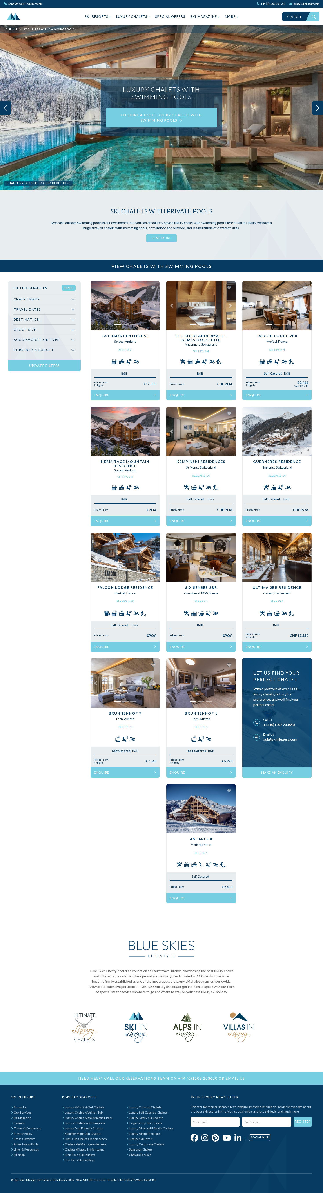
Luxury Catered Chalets (145, 1107)
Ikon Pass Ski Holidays (79, 1155)
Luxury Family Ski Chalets (145, 1118)
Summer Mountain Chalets (82, 1133)
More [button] (231, 16)
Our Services (22, 1112)
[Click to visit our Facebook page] (194, 1137)
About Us (20, 1107)
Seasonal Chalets (140, 1149)
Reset (68, 287)
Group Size (25, 329)
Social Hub (260, 1137)
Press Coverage (24, 1139)
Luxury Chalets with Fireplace (84, 1123)
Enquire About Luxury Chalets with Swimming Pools (161, 117)
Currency (34, 350)
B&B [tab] (287, 373)
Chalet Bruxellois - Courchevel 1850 (38, 183)
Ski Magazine (204, 16)
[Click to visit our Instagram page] (204, 1137)
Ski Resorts (97, 16)
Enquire (101, 395)
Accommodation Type (37, 340)
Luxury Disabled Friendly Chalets (151, 1128)
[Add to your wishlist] (153, 288)
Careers (19, 1123)
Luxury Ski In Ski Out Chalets (84, 1107)
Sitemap (19, 1155)
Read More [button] (161, 238)
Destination (27, 319)
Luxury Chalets (132, 16)
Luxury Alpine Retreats (144, 1133)
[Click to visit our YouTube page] (226, 1137)
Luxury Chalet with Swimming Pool (88, 1118)
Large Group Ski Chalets (145, 1123)
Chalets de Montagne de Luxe (85, 1144)
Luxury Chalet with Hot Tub (83, 1112)
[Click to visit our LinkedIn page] (237, 1137)
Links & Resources (26, 1149)
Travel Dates (27, 309)
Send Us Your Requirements (25, 3)
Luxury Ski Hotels (140, 1139)
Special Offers (170, 16)
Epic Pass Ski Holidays (79, 1160)
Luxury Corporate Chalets (146, 1144)
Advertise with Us (25, 1144)
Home (8, 29)
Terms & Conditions (27, 1128)
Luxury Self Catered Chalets (148, 1112)
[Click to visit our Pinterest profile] (215, 1137)
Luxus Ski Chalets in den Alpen (85, 1139)
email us (235, 1078)
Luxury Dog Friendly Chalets (83, 1128)
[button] (96, 305)
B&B (124, 373)
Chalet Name (27, 299)
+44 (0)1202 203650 (279, 724)
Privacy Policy (22, 1133)
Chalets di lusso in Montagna (84, 1149)
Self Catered (195, 499)
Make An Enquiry (277, 772)
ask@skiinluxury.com (280, 739)
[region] (44, 326)
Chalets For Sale (139, 1155)
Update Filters (44, 365)
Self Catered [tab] (273, 373)
